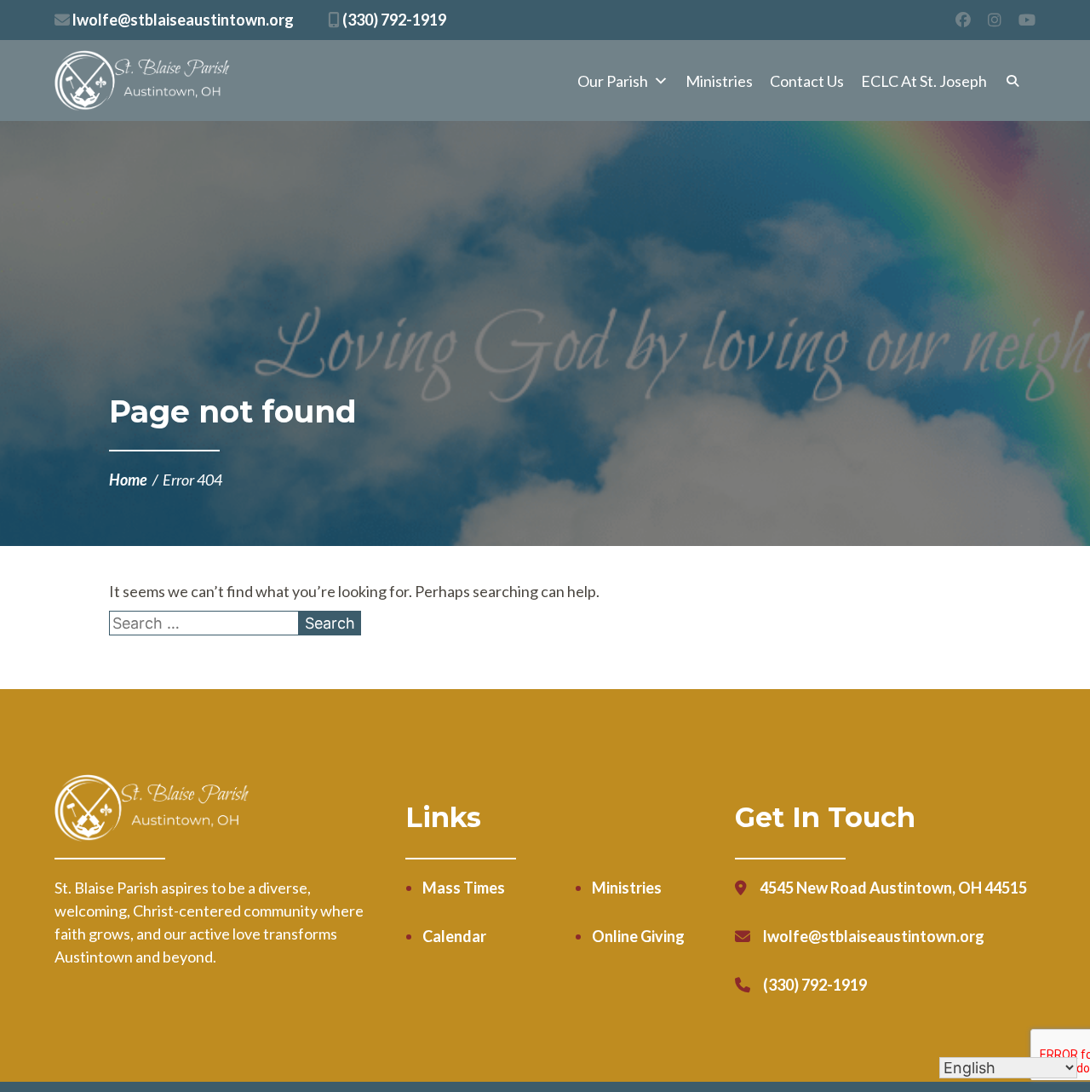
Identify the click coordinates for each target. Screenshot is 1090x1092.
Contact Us (807, 81)
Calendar (454, 936)
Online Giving (638, 936)
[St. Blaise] (143, 81)
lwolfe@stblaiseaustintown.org (182, 19)
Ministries (719, 81)
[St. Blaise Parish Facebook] (963, 20)
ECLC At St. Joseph (924, 81)
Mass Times (463, 887)
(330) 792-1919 (393, 19)
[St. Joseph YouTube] (1027, 20)
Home (128, 479)
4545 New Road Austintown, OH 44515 (893, 887)
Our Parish (612, 81)
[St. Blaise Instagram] (994, 20)
